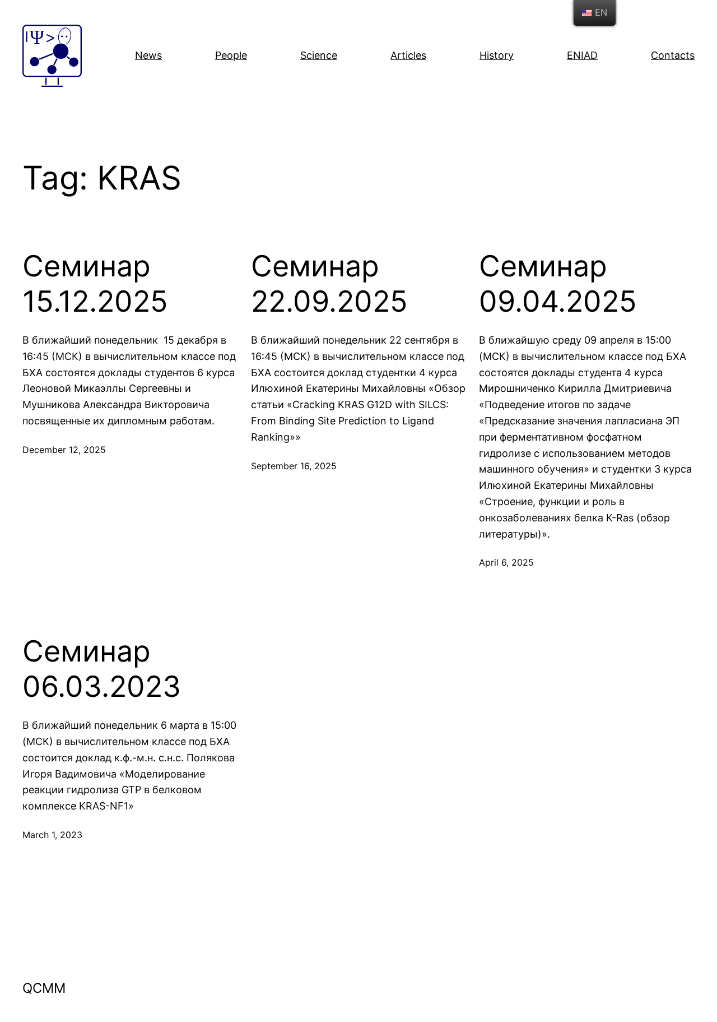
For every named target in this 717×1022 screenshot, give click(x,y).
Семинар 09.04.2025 (558, 283)
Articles (408, 55)
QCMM (44, 988)
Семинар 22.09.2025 (329, 283)
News (148, 55)
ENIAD (582, 55)
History (496, 55)
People (231, 55)
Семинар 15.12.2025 (95, 283)
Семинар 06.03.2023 (101, 669)
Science (318, 55)
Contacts (673, 55)
